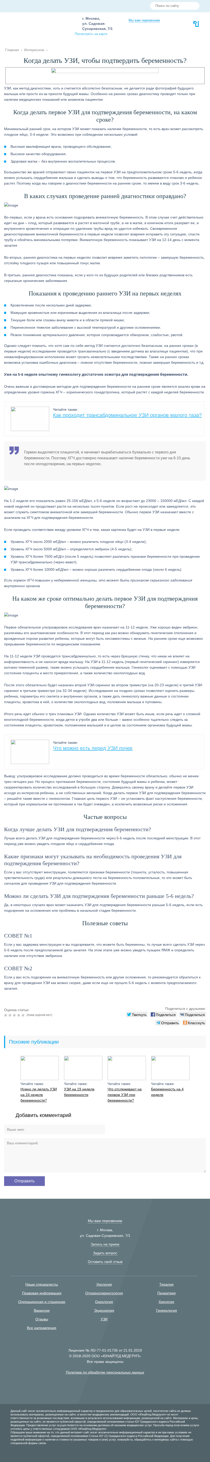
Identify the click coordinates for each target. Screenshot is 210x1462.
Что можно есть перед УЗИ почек (92, 748)
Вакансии (42, 1310)
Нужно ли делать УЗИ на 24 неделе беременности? (38, 1094)
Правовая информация (41, 1293)
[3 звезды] (15, 1015)
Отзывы (41, 1319)
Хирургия (166, 1302)
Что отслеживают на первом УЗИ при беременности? (125, 1094)
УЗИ (104, 1319)
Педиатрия (166, 1293)
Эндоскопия (104, 1310)
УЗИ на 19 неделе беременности (79, 1092)
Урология (104, 1284)
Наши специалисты (41, 1284)
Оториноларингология (104, 1293)
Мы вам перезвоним (144, 20)
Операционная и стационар (41, 1302)
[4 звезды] (19, 1015)
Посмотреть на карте (91, 34)
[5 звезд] (24, 1015)
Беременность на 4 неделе (167, 1092)
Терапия (166, 1284)
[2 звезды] (10, 1015)
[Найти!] (194, 6)
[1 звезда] (6, 1015)
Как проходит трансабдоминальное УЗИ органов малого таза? (127, 415)
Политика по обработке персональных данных (105, 1372)
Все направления (41, 1328)
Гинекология (166, 1310)
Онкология (104, 1302)
